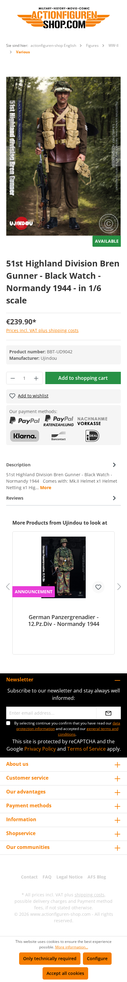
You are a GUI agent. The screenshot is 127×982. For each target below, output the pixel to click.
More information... (71, 947)
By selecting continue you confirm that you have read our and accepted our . (67, 728)
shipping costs (89, 895)
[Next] (116, 156)
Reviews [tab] (14, 498)
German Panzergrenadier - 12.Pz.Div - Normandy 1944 (63, 620)
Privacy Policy (40, 748)
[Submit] (108, 713)
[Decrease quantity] (12, 378)
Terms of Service (86, 748)
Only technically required (49, 958)
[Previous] (10, 156)
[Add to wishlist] (98, 587)
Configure (97, 958)
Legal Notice (69, 877)
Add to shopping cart (83, 378)
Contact (29, 877)
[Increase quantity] (36, 378)
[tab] (62, 475)
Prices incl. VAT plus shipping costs (42, 330)
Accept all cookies (65, 973)
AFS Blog (97, 877)
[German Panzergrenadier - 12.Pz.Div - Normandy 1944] (63, 567)
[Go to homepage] (63, 17)
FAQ (47, 877)
